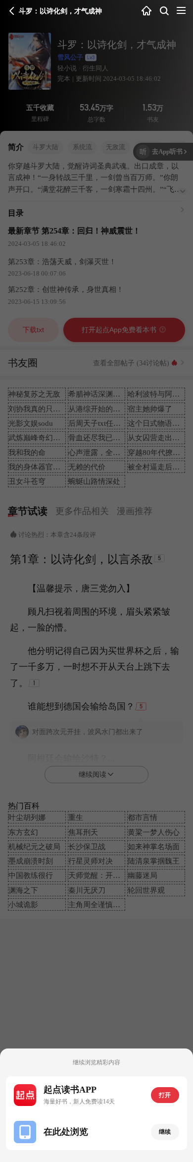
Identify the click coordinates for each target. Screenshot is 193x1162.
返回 (12, 11)
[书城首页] (146, 11)
